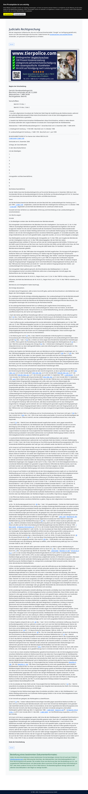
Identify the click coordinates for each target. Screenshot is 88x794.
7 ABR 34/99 (12, 138)
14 (64, 634)
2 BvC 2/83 (62, 517)
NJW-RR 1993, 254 (62, 373)
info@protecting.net (16, 759)
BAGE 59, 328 (59, 710)
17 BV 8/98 (13, 207)
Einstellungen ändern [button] (19, 14)
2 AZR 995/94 (68, 375)
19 (13, 317)
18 (72, 342)
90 (27, 340)
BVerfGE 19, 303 (65, 551)
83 (15, 340)
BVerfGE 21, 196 (23, 664)
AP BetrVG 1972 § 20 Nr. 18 (25, 527)
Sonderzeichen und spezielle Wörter (61, 34)
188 (62, 353)
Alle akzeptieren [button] (8, 14)
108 (44, 539)
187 (70, 353)
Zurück (11, 44)
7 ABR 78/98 (44, 712)
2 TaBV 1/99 (20, 138)
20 (42, 521)
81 (41, 344)
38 (36, 504)
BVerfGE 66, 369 (72, 517)
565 (23, 415)
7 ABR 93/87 (50, 710)
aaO (14, 379)
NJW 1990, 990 (36, 373)
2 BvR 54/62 (54, 551)
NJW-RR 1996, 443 (23, 375)
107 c (39, 647)
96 (73, 413)
